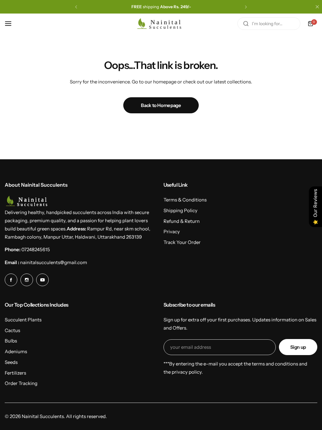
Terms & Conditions (185, 200)
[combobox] (268, 23)
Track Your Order (182, 242)
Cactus (12, 330)
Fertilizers (15, 373)
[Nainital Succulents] (161, 23)
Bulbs (11, 341)
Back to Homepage (161, 105)
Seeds (11, 362)
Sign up (298, 347)
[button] (76, 7)
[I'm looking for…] (246, 23)
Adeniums (16, 351)
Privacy (172, 232)
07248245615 (35, 249)
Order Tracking (21, 383)
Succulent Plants (23, 320)
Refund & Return (182, 221)
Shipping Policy (180, 210)
